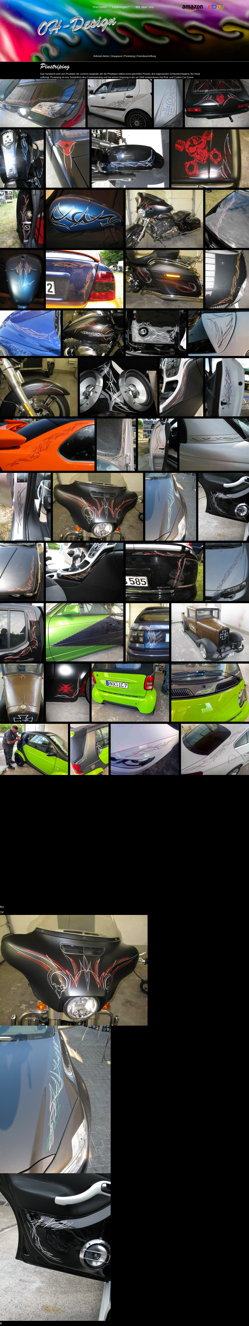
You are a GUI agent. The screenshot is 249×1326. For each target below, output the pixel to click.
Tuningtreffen (49, 818)
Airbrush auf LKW (110, 825)
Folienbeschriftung (110, 851)
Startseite (99, 7)
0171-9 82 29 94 (175, 836)
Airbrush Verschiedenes (114, 831)
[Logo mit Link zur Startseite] (77, 26)
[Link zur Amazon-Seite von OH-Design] (129, 878)
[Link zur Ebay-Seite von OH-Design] (139, 878)
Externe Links (49, 838)
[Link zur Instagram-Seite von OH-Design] (109, 878)
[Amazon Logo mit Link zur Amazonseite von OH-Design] (216, 6)
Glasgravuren (107, 844)
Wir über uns (145, 7)
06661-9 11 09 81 (173, 824)
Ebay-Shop (47, 831)
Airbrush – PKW (108, 805)
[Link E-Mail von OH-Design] (119, 878)
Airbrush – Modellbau (112, 812)
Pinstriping (105, 838)
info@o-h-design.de (179, 842)
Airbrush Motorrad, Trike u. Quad (120, 818)
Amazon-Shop (50, 825)
